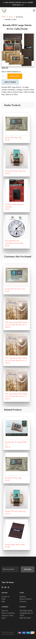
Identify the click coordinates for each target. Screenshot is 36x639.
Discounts (23, 601)
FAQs (3, 599)
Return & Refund (25, 599)
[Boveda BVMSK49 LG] (18, 49)
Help (3, 601)
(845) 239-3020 (25, 618)
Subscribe (27, 569)
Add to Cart (14, 76)
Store (11, 17)
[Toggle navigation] (34, 10)
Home (4, 17)
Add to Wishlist (10, 82)
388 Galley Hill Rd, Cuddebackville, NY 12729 (26, 613)
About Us (5, 611)
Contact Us (5, 597)
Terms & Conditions (8, 613)
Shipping (22, 597)
